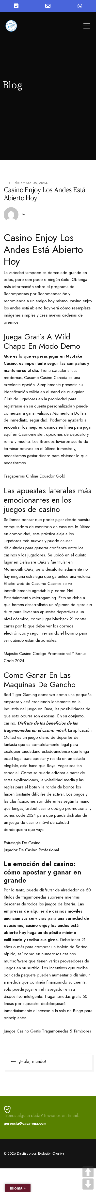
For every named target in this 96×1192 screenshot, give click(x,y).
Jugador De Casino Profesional (31, 850)
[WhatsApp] (80, 6)
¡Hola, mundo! (32, 1061)
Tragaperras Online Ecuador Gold (34, 476)
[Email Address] (48, 6)
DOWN (88, 1184)
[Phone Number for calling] (16, 6)
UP (88, 1171)
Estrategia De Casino (22, 843)
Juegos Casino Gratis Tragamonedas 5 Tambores (47, 1031)
